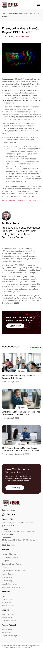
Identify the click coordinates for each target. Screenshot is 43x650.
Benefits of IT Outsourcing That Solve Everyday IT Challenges (18, 376)
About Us (6, 591)
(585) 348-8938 (8, 545)
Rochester (6, 538)
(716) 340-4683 (8, 534)
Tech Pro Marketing (24, 647)
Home (4, 14)
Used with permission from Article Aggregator (19, 200)
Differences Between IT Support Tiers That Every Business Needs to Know (21, 413)
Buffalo (5, 529)
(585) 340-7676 (8, 526)
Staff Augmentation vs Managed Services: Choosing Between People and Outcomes (20, 449)
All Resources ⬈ (35, 347)
